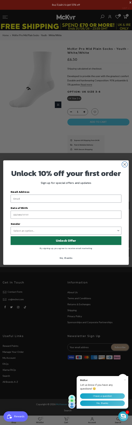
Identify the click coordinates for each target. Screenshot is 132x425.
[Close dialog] (125, 164)
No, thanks (66, 257)
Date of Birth (19, 208)
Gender (15, 224)
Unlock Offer (66, 240)
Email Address (20, 192)
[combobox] (65, 230)
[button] (123, 416)
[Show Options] (118, 230)
